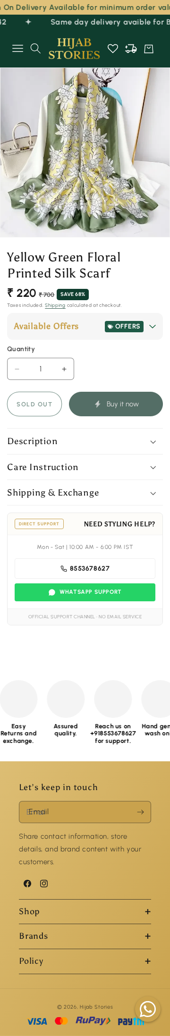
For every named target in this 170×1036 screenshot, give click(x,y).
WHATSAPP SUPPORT (91, 592)
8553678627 (90, 568)
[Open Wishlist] (113, 48)
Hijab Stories (96, 1007)
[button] (17, 48)
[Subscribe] (140, 812)
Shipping (55, 305)
